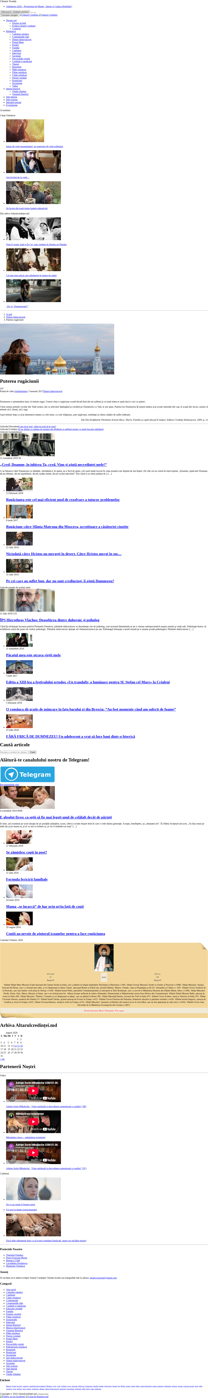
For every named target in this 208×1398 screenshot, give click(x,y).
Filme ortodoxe (19, 72)
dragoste (75, 1386)
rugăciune (35, 1389)
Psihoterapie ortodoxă (16, 1347)
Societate (16, 56)
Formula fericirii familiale (27, 879)
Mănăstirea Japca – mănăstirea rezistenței (25, 1137)
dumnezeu (89, 1386)
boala (14, 1386)
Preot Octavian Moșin (16, 1258)
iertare (128, 1386)
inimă (133, 1386)
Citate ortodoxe (19, 75)
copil (58, 1386)
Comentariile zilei (20, 37)
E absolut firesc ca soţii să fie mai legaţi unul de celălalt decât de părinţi (56, 817)
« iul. (2, 1059)
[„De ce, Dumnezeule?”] (33, 301)
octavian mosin (188, 1386)
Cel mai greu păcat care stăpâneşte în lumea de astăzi (31, 275)
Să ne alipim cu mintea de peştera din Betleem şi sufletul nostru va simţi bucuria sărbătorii (61, 429)
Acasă (9, 314)
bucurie (19, 1386)
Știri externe (12, 99)
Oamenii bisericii (20, 94)
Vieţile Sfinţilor (13, 1374)
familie (101, 1386)
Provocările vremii (21, 58)
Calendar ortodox (20, 34)
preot (24, 1389)
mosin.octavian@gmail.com (103, 1278)
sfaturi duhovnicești (52, 1389)
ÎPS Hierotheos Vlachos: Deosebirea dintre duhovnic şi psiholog (49, 620)
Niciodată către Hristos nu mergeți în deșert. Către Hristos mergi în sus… (64, 554)
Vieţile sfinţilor (19, 91)
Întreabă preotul (13, 102)
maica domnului (146, 1386)
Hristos (123, 1386)
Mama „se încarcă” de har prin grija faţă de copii (45, 906)
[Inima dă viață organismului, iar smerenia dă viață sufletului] (25, 141)
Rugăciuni (17, 80)
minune (174, 1386)
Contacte (16, 28)
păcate (29, 1389)
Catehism (16, 50)
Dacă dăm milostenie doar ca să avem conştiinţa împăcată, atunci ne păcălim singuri (46, 1240)
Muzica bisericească (15, 1327)
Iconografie (11, 1319)
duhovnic (81, 1386)
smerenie (63, 1389)
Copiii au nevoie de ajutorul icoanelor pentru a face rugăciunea (55, 934)
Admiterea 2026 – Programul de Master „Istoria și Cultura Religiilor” (39, 6)
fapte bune (108, 1386)
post (14, 1389)
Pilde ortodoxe (19, 69)
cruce (69, 1386)
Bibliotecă (11, 31)
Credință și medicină (22, 61)
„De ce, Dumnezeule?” (17, 306)
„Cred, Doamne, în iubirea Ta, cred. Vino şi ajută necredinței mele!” (53, 465)
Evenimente (12, 105)
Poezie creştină (19, 78)
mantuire (160, 1386)
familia (95, 1386)
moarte (180, 1386)
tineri (88, 1389)
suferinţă (78, 1389)
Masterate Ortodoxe (15, 1266)
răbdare (42, 1389)
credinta (64, 1386)
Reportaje (16, 67)
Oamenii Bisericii (14, 1330)
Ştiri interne (11, 97)
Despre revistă (19, 23)
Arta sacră (11, 1289)
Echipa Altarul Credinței (23, 26)
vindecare (97, 1389)
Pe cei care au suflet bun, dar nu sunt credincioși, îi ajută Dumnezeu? (60, 581)
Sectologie (17, 83)
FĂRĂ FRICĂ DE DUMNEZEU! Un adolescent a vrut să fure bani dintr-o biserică (70, 736)
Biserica (9, 1386)
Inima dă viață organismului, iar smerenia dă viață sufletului (34, 146)
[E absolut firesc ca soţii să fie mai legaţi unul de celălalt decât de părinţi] (27, 808)
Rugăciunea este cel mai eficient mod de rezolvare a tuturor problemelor (63, 500)
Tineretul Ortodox (14, 1255)
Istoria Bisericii (13, 1325)
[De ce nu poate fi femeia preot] (33, 1199)
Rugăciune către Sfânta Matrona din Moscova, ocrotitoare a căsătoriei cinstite (67, 527)
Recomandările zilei (9, 784)
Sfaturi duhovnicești (21, 39)
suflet (84, 1389)
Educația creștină (14, 1308)
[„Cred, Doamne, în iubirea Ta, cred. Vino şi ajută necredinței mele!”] (27, 455)
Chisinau (49, 1386)
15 (18, 1046)
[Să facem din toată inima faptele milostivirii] (33, 203)
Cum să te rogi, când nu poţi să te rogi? (37, 426)
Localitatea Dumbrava (16, 1263)
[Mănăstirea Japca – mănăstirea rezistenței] (33, 1132)
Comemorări (12, 1300)
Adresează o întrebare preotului (15, 12)
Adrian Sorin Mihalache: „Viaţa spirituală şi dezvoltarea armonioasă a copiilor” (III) (46, 1106)
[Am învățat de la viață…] (33, 172)
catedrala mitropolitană (37, 1386)
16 (21, 1046)
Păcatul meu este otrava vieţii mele (33, 655)
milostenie (167, 1386)
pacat (196, 1386)
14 (15, 1046)
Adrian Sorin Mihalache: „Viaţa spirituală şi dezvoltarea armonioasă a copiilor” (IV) (46, 1168)
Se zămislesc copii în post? (26, 852)
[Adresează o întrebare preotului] (32, 12)
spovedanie (70, 1389)
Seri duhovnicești (14, 1358)
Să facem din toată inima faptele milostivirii (27, 208)
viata (92, 1389)
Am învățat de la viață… (18, 177)
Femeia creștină (13, 1314)
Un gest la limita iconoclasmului (21, 1209)
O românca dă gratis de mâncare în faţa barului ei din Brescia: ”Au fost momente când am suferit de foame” (91, 709)
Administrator (21, 391)
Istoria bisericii (13, 88)
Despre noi (11, 20)
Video (15, 86)
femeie (114, 1386)
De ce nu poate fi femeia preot (20, 1204)
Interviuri (16, 53)
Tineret (15, 64)
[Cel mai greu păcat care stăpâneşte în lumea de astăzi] (33, 270)
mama (154, 1386)
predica (19, 1389)
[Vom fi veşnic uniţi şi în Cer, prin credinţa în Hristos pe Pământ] (33, 239)
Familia (15, 47)
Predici (15, 45)
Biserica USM (13, 1260)
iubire (138, 1386)
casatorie (26, 1386)
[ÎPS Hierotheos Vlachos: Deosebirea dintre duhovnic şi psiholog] (27, 611)
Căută (32, 752)
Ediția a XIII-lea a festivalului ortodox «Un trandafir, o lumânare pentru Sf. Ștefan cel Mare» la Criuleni (88, 682)
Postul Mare (18, 42)
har (119, 1386)
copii (54, 1386)
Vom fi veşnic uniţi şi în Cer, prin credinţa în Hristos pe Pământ (36, 244)
